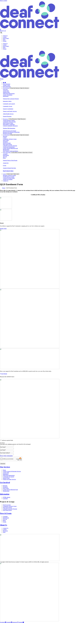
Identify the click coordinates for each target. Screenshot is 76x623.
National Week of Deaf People (10, 160)
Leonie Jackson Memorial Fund (10, 148)
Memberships (6, 149)
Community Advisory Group (9, 139)
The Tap (5, 156)
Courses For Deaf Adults (9, 178)
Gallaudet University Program (10, 145)
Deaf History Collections (9, 124)
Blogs (4, 158)
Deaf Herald (6, 155)
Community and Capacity (9, 103)
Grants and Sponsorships (9, 147)
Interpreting (5, 96)
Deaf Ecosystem (7, 143)
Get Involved (5, 482)
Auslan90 (5, 154)
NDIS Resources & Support (9, 130)
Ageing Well (6, 90)
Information (4, 494)
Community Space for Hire (9, 121)
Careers (5, 37)
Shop (4, 39)
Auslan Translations (7, 94)
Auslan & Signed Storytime (9, 168)
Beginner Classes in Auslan (9, 175)
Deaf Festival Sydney (8, 171)
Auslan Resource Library (9, 120)
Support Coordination (8, 108)
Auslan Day (6, 163)
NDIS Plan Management (9, 93)
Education (5, 89)
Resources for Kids (7, 133)
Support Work (6, 92)
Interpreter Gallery (7, 101)
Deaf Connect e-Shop (8, 123)
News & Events (6, 513)
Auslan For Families (7, 179)
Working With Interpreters (9, 128)
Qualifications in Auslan (8, 176)
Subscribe (3, 463)
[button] (1, 32)
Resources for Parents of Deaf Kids (11, 132)
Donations (5, 141)
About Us (5, 35)
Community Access (7, 106)
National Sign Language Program (11, 98)
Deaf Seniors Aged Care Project (10, 151)
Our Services (5, 467)
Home (3, 188)
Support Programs (7, 116)
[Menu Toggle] (0, 80)
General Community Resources (10, 125)
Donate (4, 41)
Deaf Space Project (7, 144)
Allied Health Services (8, 113)
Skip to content (3, 0)
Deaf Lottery (6, 38)
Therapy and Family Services (10, 111)
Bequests (5, 136)
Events (4, 165)
